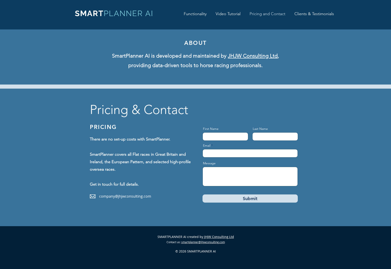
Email (206, 145)
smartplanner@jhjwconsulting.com (203, 242)
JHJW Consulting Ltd (253, 56)
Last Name (260, 128)
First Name (211, 128)
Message (209, 163)
